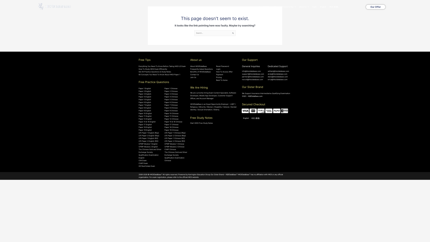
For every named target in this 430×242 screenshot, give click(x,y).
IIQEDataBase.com (255, 96)
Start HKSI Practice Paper (269, 7)
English (323, 7)
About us (303, 7)
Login (314, 7)
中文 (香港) (333, 7)
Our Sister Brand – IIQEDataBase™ (224, 174)
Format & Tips (288, 7)
